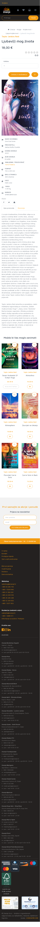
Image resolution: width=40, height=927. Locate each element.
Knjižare (5, 3)
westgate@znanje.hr (10, 772)
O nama (4, 551)
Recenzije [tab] (21, 208)
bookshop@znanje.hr (10, 650)
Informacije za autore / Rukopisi (13, 618)
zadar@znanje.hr (9, 731)
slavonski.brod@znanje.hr (12, 691)
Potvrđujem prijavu (20, 527)
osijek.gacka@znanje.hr (11, 786)
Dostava (5, 571)
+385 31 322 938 (8, 783)
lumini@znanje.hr (9, 718)
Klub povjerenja (7, 566)
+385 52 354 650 (8, 601)
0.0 (36, 55)
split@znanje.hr (8, 704)
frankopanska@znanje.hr (11, 759)
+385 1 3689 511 (7, 616)
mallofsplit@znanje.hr (10, 827)
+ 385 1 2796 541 (8, 851)
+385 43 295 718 (8, 587)
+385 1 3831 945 (8, 838)
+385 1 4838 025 (8, 811)
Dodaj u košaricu (19, 74)
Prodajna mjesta (7, 556)
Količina (6, 61)
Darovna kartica (7, 574)
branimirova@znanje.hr (11, 854)
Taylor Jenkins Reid (10, 372)
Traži (33, 18)
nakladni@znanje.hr (9, 613)
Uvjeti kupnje (6, 569)
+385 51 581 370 (8, 743)
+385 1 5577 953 (8, 603)
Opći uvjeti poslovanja (9, 559)
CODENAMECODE (32, 918)
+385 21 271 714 (8, 702)
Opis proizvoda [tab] (9, 208)
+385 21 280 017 (8, 824)
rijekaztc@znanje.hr (10, 745)
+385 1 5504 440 (8, 589)
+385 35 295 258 (8, 598)
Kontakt (4, 553)
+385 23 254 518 (8, 595)
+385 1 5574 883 (8, 756)
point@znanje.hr (9, 840)
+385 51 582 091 (8, 592)
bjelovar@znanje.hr (10, 799)
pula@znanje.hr (8, 663)
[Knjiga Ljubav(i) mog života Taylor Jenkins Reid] (4, 202)
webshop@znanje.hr (9, 584)
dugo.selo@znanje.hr (10, 813)
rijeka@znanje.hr (9, 677)
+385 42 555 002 (8, 715)
